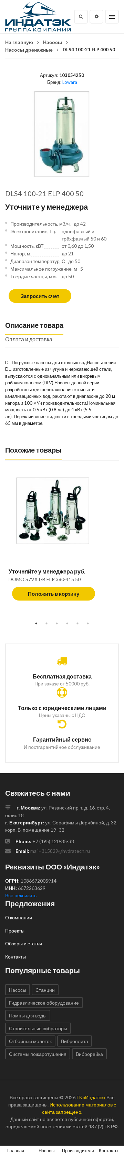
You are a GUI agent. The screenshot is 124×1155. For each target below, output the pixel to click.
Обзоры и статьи (23, 943)
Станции (45, 990)
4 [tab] (67, 623)
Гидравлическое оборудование (44, 1003)
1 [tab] (36, 623)
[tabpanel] (62, 542)
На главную (19, 42)
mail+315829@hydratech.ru (60, 851)
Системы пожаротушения (37, 1054)
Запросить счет (40, 296)
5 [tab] (77, 623)
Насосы (52, 42)
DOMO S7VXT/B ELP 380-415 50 (45, 579)
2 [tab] (46, 623)
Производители (78, 1150)
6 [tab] (87, 623)
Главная (15, 1150)
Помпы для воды (27, 1015)
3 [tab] (56, 623)
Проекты (14, 931)
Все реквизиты (21, 895)
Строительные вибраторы (38, 1028)
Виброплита (74, 1041)
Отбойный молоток (30, 1041)
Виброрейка (89, 1054)
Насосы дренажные (29, 50)
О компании (18, 917)
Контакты (15, 957)
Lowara (69, 82)
